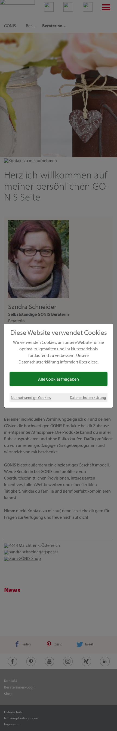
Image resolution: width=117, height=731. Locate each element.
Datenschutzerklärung (88, 397)
